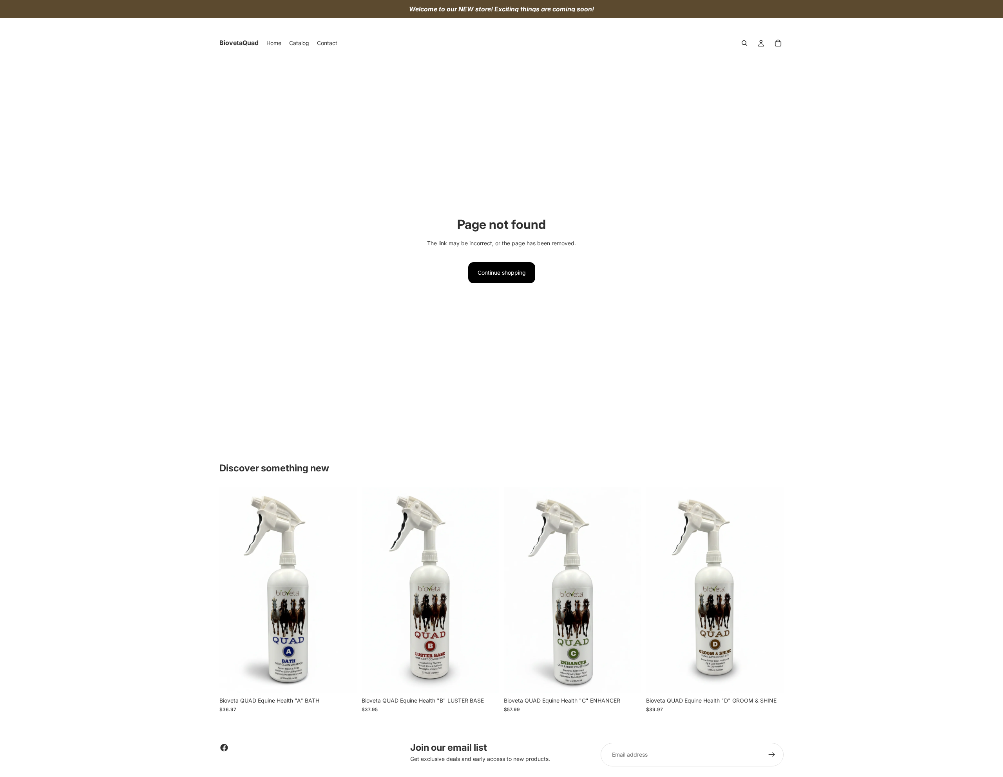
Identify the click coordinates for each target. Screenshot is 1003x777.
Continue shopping (502, 272)
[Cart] (778, 43)
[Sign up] (772, 754)
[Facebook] (224, 747)
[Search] (744, 43)
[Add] (345, 681)
